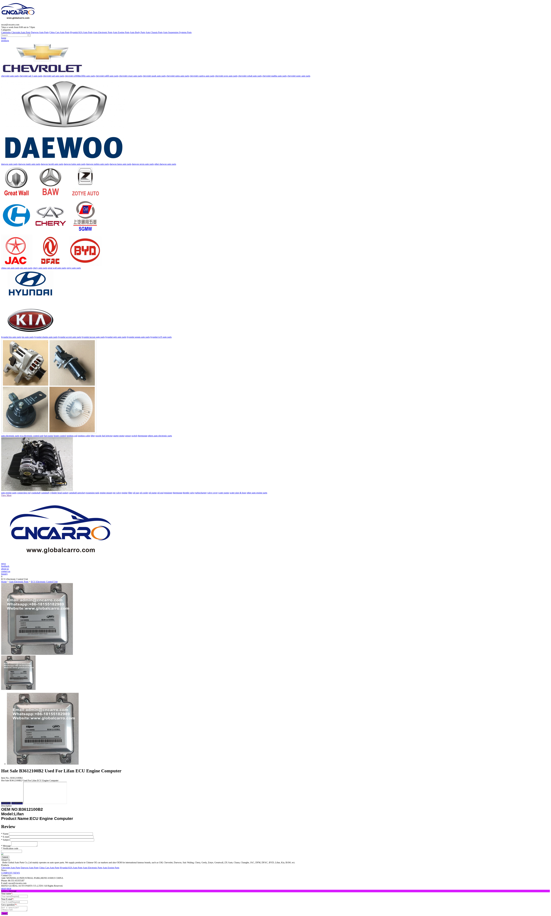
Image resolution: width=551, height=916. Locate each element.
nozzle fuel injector (104, 436)
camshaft (45, 493)
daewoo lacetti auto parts (52, 164)
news (3, 563)
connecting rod (24, 493)
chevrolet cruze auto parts (130, 76)
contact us (5, 571)
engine (125, 493)
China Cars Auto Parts (59, 32)
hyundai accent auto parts (69, 337)
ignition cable (84, 436)
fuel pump (48, 436)
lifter (93, 436)
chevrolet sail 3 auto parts (30, 76)
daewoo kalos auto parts (75, 164)
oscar (3, 888)
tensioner (168, 493)
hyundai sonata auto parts (138, 337)
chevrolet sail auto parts (53, 76)
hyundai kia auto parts (11, 337)
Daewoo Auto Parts (40, 32)
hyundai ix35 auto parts (161, 337)
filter (130, 493)
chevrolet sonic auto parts (298, 76)
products (5, 40)
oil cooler (144, 493)
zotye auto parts (74, 268)
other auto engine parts (257, 493)
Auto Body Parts (137, 32)
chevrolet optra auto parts (177, 76)
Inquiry (4, 574)
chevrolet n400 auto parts (107, 76)
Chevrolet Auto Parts (20, 32)
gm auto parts (26, 268)
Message (6, 846)
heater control (60, 436)
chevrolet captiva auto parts (202, 76)
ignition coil (72, 436)
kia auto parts (28, 337)
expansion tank (92, 493)
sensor (128, 436)
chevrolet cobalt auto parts (250, 76)
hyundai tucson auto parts (93, 337)
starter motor (119, 436)
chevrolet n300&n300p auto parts (80, 76)
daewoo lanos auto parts (120, 164)
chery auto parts (40, 268)
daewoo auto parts (9, 164)
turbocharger (201, 493)
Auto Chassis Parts (154, 32)
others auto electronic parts (160, 436)
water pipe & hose (238, 493)
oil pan (136, 493)
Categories (6, 32)
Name (4, 834)
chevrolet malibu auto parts (274, 76)
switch (134, 436)
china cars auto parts (10, 268)
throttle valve (189, 493)
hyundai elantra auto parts (46, 337)
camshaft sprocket (77, 493)
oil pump (153, 493)
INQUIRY (6, 803)
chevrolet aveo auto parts (226, 76)
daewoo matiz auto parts (29, 164)
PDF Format (17, 803)
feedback (5, 566)
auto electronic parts (10, 436)
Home (4, 581)
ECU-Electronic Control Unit (44, 581)
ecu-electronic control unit (31, 436)
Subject (5, 840)
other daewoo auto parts (165, 164)
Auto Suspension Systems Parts (177, 32)
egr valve (117, 493)
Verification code (9, 848)
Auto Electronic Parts (102, 32)
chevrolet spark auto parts (154, 76)
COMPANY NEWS (10, 873)
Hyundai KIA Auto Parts (81, 32)
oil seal (160, 493)
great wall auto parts (57, 268)
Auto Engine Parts (121, 32)
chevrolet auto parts (10, 76)
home (3, 38)
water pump (223, 493)
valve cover (212, 493)
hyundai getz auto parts (115, 337)
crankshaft (35, 493)
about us (5, 569)
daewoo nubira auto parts (97, 164)
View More (6, 495)
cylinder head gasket (59, 493)
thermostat (142, 436)
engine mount (106, 493)
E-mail (5, 837)
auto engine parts (9, 493)
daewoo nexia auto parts (143, 164)
